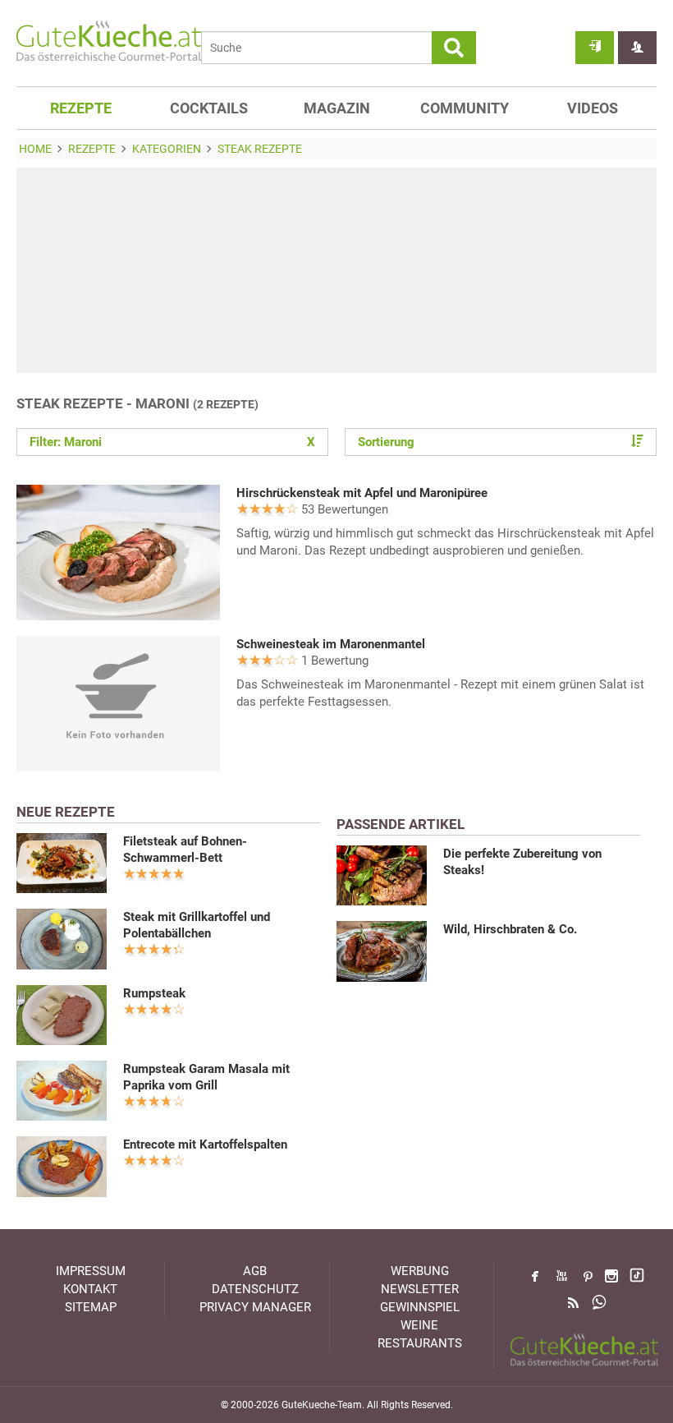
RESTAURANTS (420, 1343)
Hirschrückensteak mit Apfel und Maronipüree (362, 493)
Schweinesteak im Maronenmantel (330, 644)
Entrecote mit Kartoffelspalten (205, 1144)
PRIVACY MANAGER (255, 1307)
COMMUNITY (464, 108)
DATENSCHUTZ (255, 1289)
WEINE (419, 1325)
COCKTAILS (209, 108)
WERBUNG (420, 1271)
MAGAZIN (337, 108)
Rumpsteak (154, 993)
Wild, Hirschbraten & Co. (510, 929)
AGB (255, 1271)
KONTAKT (90, 1289)
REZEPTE (81, 108)
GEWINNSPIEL (420, 1307)
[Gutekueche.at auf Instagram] (611, 1276)
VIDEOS (592, 108)
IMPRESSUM (91, 1271)
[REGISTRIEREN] (637, 47)
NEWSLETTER (420, 1289)
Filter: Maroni (172, 442)
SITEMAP (91, 1307)
